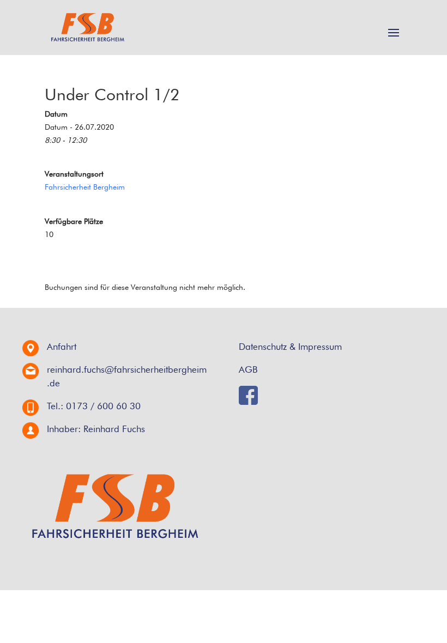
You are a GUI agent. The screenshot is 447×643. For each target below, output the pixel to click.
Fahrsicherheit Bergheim (85, 187)
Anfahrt (61, 346)
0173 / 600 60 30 (103, 406)
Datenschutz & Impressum (290, 346)
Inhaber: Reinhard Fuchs (96, 428)
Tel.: (55, 406)
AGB (248, 369)
